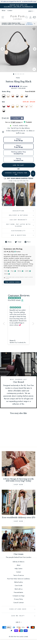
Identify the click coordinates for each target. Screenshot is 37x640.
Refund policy (18, 582)
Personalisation (18, 592)
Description (18, 211)
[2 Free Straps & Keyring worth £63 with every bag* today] (18, 463)
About (3, 10)
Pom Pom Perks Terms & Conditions (18, 579)
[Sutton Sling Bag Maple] (22, 96)
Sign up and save (18, 609)
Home (18, 78)
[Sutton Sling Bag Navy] (17, 96)
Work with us (18, 589)
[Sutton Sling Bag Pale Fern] (17, 106)
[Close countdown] (34, 23)
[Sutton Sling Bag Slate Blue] (26, 96)
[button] (34, 29)
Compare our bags (18, 596)
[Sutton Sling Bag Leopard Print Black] (4, 111)
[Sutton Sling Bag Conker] (4, 106)
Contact (9, 10)
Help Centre (18, 569)
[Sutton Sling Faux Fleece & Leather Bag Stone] (31, 106)
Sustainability (18, 231)
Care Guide (18, 585)
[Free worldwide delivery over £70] (18, 502)
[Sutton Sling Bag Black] (4, 96)
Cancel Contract (18, 603)
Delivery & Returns (18, 215)
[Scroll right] (33, 195)
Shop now (18, 485)
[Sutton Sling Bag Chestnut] (13, 96)
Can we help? (18, 616)
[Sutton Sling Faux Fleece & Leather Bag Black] (22, 106)
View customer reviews (12, 282)
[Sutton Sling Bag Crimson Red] (8, 106)
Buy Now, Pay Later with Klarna (18, 225)
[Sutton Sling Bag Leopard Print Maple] (13, 106)
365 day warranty (18, 220)
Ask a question (18, 235)
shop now (18, 521)
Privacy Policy (18, 599)
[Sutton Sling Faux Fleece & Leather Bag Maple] (26, 106)
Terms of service (18, 575)
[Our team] (18, 539)
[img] (19, 298)
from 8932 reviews (14, 300)
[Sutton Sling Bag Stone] (8, 96)
